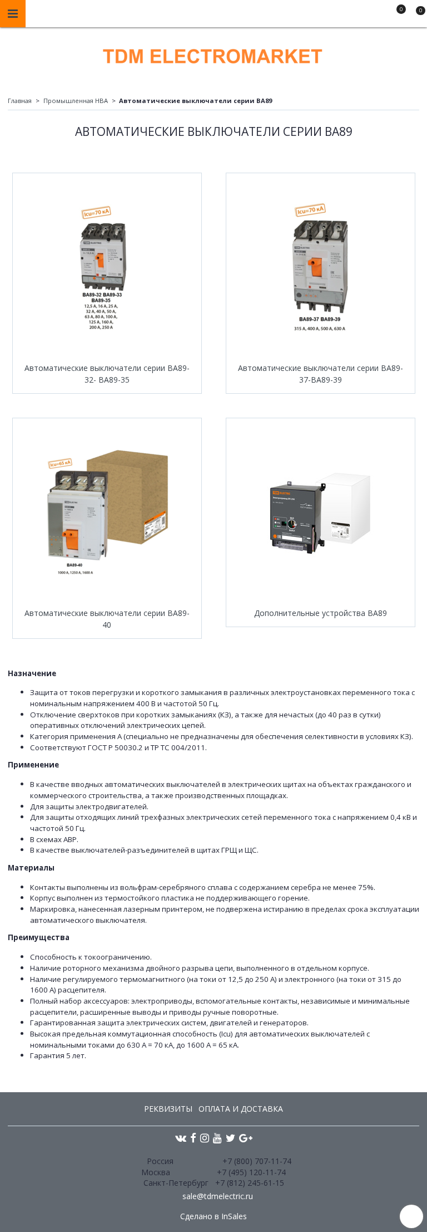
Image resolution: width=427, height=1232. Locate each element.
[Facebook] (193, 1137)
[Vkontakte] (180, 1137)
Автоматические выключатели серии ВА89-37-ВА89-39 (320, 374)
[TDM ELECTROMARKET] (213, 53)
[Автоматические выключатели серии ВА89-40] (107, 512)
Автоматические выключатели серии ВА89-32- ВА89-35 (107, 374)
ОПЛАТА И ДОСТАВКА (240, 1108)
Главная (20, 100)
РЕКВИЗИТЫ (168, 1108)
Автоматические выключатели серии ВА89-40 (107, 619)
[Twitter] (230, 1137)
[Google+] (245, 1137)
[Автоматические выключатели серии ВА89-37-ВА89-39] (320, 267)
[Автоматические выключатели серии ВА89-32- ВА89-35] (107, 267)
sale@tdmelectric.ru (217, 1196)
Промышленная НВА (75, 100)
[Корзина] (415, 16)
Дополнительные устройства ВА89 (320, 613)
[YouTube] (217, 1137)
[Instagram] (204, 1137)
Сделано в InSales (213, 1216)
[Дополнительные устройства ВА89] (320, 512)
